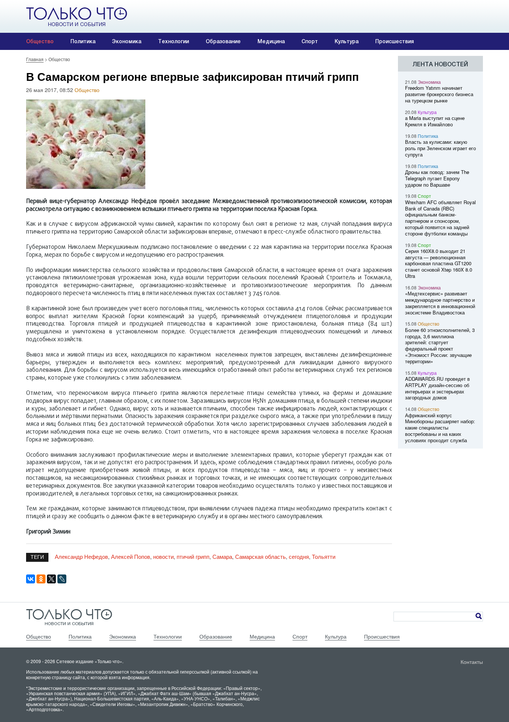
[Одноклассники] (41, 578)
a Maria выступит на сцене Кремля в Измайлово (435, 121)
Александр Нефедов (81, 556)
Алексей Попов (130, 556)
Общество (40, 41)
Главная (35, 59)
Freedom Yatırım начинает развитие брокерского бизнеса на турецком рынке (439, 94)
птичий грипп (193, 556)
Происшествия (394, 41)
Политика (82, 41)
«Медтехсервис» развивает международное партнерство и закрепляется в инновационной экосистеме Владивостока (440, 303)
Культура (346, 41)
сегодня (299, 556)
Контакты (472, 661)
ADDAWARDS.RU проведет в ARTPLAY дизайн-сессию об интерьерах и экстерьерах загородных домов (437, 388)
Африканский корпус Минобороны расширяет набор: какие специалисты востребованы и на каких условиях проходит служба (440, 428)
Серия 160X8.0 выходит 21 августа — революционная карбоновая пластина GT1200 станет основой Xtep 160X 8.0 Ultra (438, 263)
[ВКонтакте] (30, 578)
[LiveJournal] (61, 578)
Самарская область (260, 556)
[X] (51, 578)
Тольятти (323, 556)
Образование (223, 41)
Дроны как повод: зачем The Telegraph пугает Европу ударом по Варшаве (437, 178)
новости (163, 556)
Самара (222, 556)
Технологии (173, 41)
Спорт (309, 41)
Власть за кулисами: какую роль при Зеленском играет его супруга (440, 148)
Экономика (126, 41)
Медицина (271, 41)
